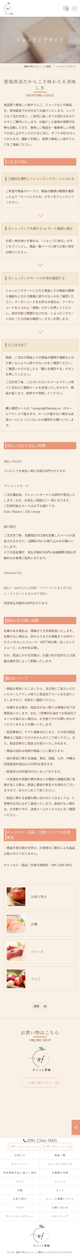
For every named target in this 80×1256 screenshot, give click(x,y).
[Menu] (74, 8)
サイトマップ (60, 1216)
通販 (36, 1006)
